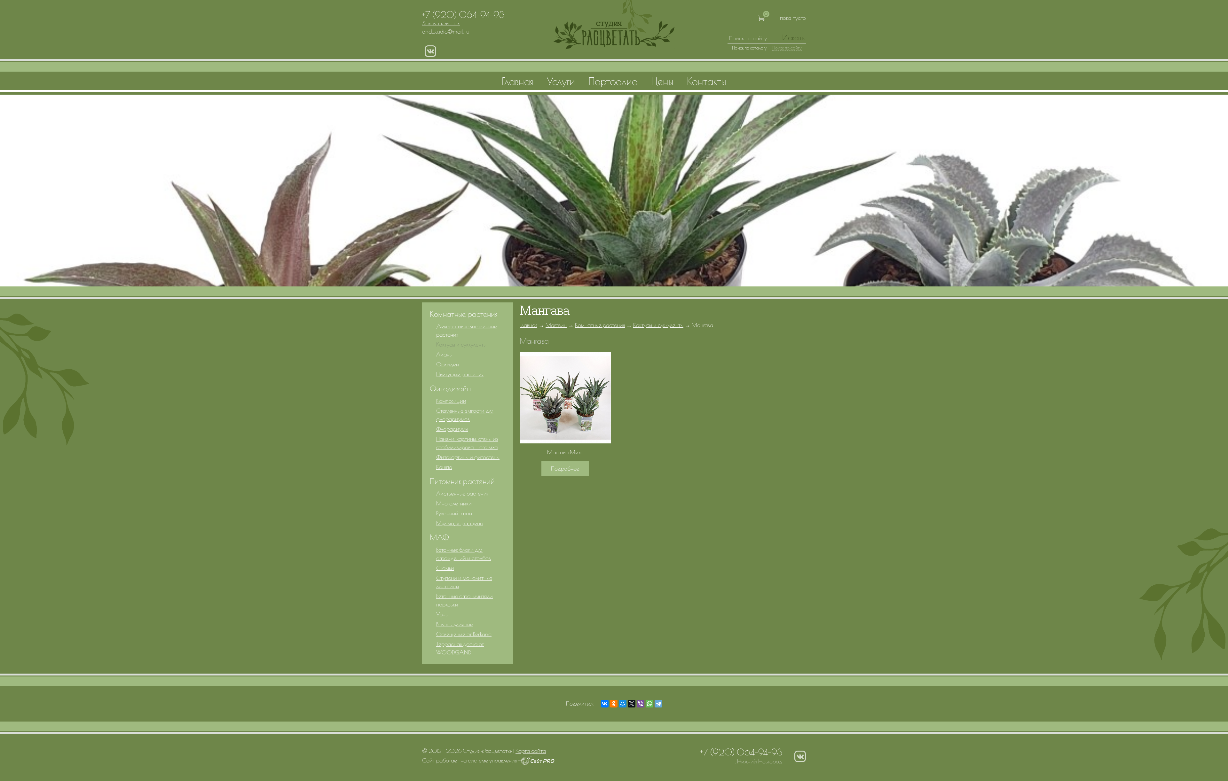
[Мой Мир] (622, 703)
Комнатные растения (600, 325)
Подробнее (565, 468)
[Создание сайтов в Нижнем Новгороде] (538, 763)
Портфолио (613, 81)
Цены (662, 81)
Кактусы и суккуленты (658, 325)
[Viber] (640, 703)
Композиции (451, 400)
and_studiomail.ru (445, 31)
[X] (631, 703)
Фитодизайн (450, 388)
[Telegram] (658, 703)
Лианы (444, 354)
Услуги (561, 81)
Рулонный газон (454, 513)
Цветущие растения (460, 374)
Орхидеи (447, 364)
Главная (528, 325)
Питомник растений (462, 481)
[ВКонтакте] (605, 703)
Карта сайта (531, 750)
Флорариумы (452, 429)
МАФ (439, 537)
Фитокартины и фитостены (468, 457)
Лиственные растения (462, 493)
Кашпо (444, 467)
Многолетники (454, 503)
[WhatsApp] (649, 703)
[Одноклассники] (614, 703)
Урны (442, 614)
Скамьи (445, 568)
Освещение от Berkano (464, 634)
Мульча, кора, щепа (459, 523)
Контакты (706, 81)
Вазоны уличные (454, 624)
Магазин (556, 325)
